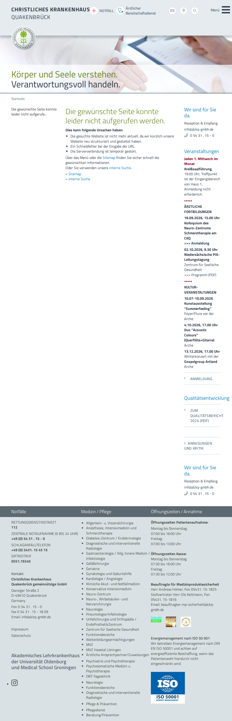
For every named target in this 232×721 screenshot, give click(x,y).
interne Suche (120, 167)
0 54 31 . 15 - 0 (202, 135)
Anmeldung (201, 378)
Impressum (19, 629)
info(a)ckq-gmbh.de (198, 129)
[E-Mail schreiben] (172, 11)
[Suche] (194, 11)
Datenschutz (21, 635)
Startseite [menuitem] (18, 98)
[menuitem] (35, 112)
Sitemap (109, 157)
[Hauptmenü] (226, 10)
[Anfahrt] (183, 11)
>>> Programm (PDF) (200, 275)
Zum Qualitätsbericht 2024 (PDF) (205, 415)
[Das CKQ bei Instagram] (14, 684)
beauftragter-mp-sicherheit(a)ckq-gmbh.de (182, 607)
